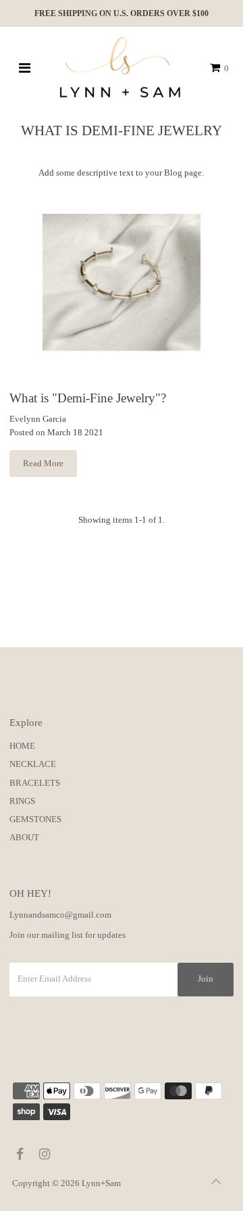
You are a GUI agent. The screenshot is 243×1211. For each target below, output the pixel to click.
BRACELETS (34, 783)
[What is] (121, 296)
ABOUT (24, 837)
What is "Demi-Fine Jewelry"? (87, 398)
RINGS (22, 801)
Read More (43, 463)
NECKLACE (32, 764)
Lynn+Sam (101, 1183)
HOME (22, 746)
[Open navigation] (25, 68)
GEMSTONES (35, 819)
